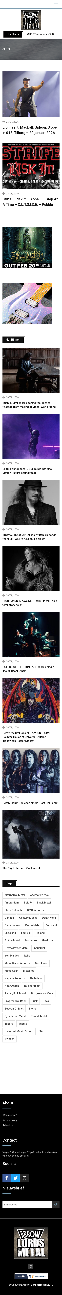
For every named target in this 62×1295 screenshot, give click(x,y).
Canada (9, 917)
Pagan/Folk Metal (15, 993)
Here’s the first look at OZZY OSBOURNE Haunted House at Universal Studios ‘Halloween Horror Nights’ (26, 736)
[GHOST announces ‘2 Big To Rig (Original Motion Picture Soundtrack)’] (31, 437)
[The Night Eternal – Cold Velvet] (31, 835)
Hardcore (31, 940)
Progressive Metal (42, 993)
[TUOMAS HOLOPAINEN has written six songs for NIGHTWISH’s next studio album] (31, 503)
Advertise (8, 1125)
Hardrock (47, 940)
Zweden (9, 1038)
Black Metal (44, 902)
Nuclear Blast (32, 985)
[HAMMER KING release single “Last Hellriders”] (31, 771)
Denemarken (12, 925)
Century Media (28, 917)
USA (40, 1031)
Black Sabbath (13, 910)
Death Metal (49, 917)
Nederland (36, 978)
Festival (26, 932)
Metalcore (41, 963)
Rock (46, 1001)
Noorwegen (12, 985)
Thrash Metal (39, 1016)
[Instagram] (24, 1178)
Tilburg (9, 1023)
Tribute (23, 1023)
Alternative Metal (15, 895)
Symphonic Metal (15, 1016)
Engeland (10, 932)
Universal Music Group (18, 1031)
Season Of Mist (14, 1008)
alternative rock (39, 895)
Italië (27, 955)
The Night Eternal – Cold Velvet (21, 868)
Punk (35, 1001)
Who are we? (10, 1115)
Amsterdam (12, 902)
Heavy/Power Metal (16, 948)
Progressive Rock (15, 1001)
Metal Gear (11, 970)
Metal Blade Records (17, 963)
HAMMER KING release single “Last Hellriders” (30, 803)
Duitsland (51, 925)
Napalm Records (15, 978)
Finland (40, 932)
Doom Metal (32, 925)
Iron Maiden (12, 955)
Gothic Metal (12, 940)
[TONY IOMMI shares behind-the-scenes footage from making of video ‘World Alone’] (31, 371)
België (28, 902)
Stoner (33, 1008)
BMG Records (35, 910)
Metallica (28, 970)
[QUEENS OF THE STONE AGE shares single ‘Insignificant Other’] (31, 635)
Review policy (10, 1120)
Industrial (39, 948)
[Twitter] (15, 1178)
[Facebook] (6, 1178)
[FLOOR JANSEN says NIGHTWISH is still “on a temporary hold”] (31, 569)
